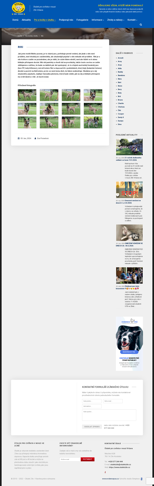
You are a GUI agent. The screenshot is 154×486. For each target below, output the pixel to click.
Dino (120, 124)
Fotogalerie (82, 19)
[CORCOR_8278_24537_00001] (27, 95)
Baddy (120, 72)
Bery (120, 89)
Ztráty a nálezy (115, 19)
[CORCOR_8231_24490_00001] (71, 122)
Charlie (121, 103)
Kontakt (132, 19)
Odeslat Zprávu (92, 427)
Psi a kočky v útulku (44, 19)
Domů (15, 19)
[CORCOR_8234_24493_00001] (49, 122)
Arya (120, 65)
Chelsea (121, 107)
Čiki (119, 110)
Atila (120, 68)
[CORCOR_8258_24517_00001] (93, 95)
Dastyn (120, 121)
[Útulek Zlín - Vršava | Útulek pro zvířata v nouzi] (18, 8)
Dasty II (121, 117)
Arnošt (120, 58)
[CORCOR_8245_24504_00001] (71, 109)
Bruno (120, 100)
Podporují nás (66, 19)
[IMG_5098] (93, 122)
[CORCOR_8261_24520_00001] (71, 95)
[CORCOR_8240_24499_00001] (93, 109)
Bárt (119, 82)
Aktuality (26, 19)
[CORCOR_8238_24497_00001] (27, 122)
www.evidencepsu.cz (110, 479)
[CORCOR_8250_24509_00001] (49, 109)
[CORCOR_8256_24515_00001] (27, 109)
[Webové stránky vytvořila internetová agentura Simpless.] (141, 479)
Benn (120, 86)
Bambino (121, 75)
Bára (120, 79)
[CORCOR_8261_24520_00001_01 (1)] (49, 95)
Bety (120, 93)
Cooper (121, 114)
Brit (119, 96)
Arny (120, 61)
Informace (97, 19)
